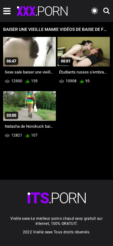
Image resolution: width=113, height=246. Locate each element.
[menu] (7, 11)
